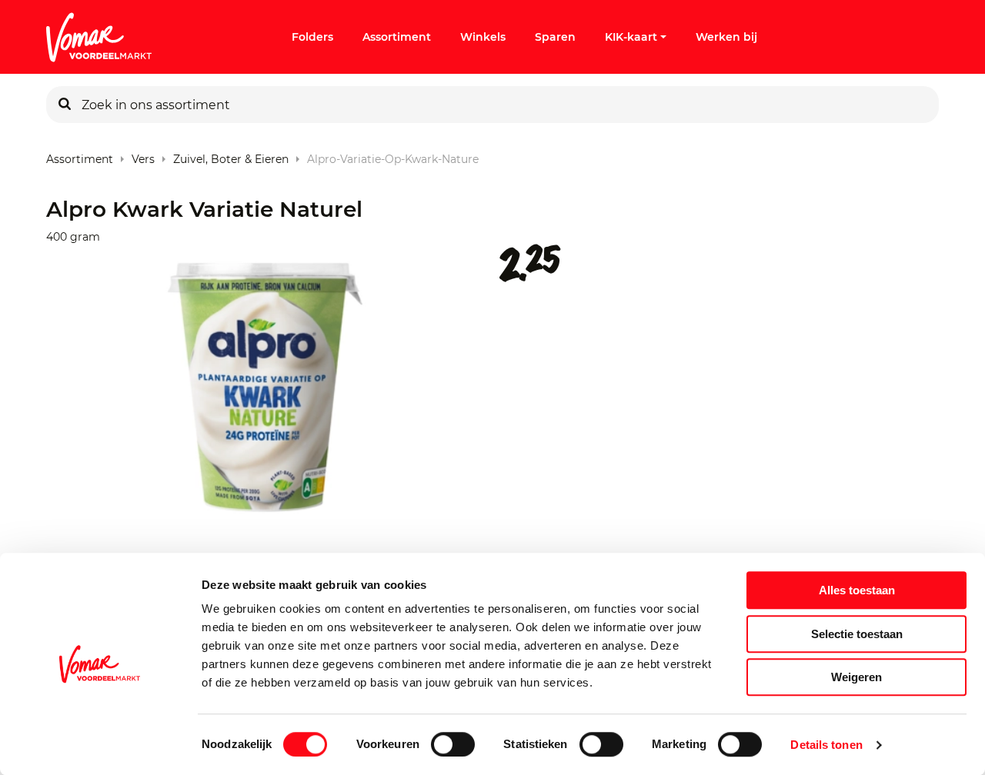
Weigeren (856, 677)
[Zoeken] (64, 104)
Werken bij (726, 37)
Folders (312, 37)
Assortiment (396, 37)
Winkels (483, 37)
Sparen (555, 37)
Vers (143, 155)
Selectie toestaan (857, 633)
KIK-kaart (631, 37)
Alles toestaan (857, 590)
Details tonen (826, 744)
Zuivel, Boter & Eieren (231, 155)
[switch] (453, 744)
